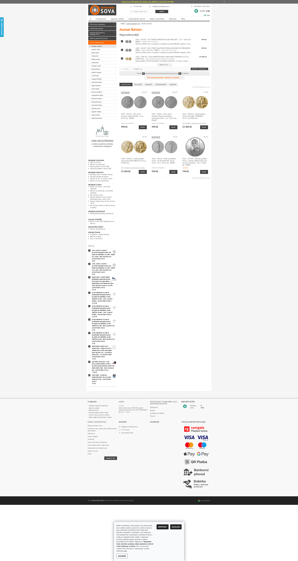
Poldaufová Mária (97, 95)
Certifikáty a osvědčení (157, 413)
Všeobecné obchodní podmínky (98, 406)
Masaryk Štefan (97, 79)
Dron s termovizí (96, 238)
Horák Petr (95, 63)
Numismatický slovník (137, 19)
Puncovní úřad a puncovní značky (99, 415)
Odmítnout (162, 527)
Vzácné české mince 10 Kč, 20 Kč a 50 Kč (102, 202)
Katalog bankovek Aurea (99, 176)
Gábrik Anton (96, 59)
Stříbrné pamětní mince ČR (99, 38)
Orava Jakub (95, 89)
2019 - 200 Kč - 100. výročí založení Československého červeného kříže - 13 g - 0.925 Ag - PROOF (162, 49)
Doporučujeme (126, 84)
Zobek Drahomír (97, 118)
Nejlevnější (138, 84)
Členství (152, 416)
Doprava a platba (117, 19)
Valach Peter (96, 115)
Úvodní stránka (90, 19)
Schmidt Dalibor (97, 105)
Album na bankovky (97, 164)
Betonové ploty (96, 236)
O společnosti (101, 19)
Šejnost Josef (96, 108)
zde (125, 551)
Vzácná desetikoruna (97, 229)
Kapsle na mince (93, 451)
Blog (183, 19)
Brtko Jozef (95, 53)
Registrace (206, 6)
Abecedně (173, 84)
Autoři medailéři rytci (97, 42)
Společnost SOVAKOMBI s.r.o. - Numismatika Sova (164, 402)
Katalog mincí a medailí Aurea (101, 174)
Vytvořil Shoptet (205, 500)
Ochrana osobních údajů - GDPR (98, 412)
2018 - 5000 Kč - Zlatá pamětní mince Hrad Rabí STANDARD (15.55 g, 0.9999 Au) (162, 58)
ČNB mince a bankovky (97, 24)
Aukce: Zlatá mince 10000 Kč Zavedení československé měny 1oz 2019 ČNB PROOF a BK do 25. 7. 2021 (133, 410)
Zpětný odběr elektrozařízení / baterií (100, 417)
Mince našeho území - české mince (98, 445)
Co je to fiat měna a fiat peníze (97, 442)
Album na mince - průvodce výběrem (100, 187)
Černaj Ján (95, 56)
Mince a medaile (93, 436)
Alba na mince (95, 162)
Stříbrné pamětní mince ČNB (100, 168)
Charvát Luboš (96, 66)
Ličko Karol (95, 76)
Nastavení (122, 556)
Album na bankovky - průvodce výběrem (101, 192)
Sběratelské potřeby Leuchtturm (102, 213)
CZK (205, 15)
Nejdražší (149, 84)
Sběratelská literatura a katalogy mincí (97, 33)
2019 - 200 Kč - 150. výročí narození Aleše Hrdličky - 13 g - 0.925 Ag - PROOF (163, 40)
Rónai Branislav (97, 102)
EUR (208, 15)
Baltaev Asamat (97, 46)
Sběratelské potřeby (96, 28)
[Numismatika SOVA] (102, 10)
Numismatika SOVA (127, 433)
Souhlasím (176, 527)
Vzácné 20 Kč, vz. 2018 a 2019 (101, 179)
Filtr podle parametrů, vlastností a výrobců (163, 77)
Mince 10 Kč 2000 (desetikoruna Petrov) (102, 222)
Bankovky (172, 19)
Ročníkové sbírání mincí (95, 426)
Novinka (126, 69)
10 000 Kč (91, 439)
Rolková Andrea (97, 98)
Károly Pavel (96, 69)
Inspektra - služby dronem (99, 234)
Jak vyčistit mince (96, 195)
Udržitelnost (154, 407)
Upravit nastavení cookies (126, 500)
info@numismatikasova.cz (129, 427)
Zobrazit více (163, 64)
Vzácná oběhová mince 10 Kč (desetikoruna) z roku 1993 (101, 198)
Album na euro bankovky (99, 181)
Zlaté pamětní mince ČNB (99, 166)
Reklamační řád (93, 410)
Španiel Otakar (96, 112)
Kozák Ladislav (96, 72)
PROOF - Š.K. (138, 69)
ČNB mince (91, 433)
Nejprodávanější (161, 84)
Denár (89, 454)
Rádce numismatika (157, 19)
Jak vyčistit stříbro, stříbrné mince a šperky (102, 206)
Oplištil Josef (96, 49)
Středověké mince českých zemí (97, 448)
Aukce (121, 401)
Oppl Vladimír (96, 85)
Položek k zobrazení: (199, 69)
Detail (143, 127)
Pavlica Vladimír (97, 92)
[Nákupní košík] (185, 406)
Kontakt (152, 410)
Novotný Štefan (97, 82)
